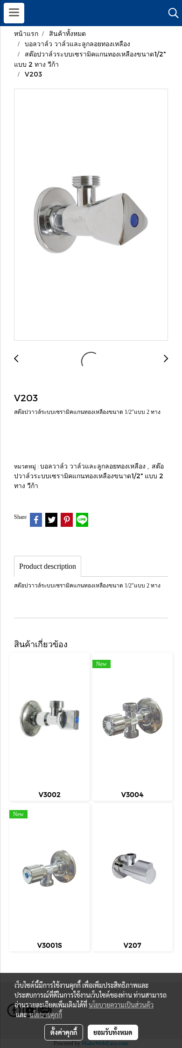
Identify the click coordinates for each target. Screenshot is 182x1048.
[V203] (91, 215)
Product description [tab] (47, 566)
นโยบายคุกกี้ (45, 1014)
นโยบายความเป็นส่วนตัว (121, 1004)
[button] (170, 13)
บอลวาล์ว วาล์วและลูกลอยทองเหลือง (93, 466)
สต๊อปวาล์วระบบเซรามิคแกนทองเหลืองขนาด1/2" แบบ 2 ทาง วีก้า (89, 475)
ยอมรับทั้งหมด (113, 1032)
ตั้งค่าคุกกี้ (63, 1032)
